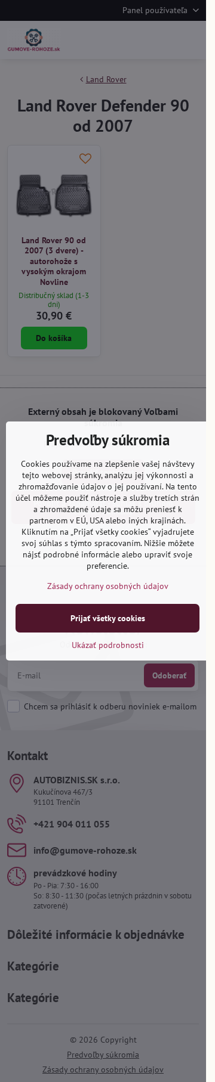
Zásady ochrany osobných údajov (107, 586)
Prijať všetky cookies (107, 618)
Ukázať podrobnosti (108, 645)
